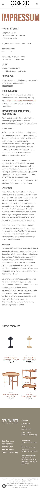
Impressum (26, 432)
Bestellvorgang (8, 441)
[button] (4, 486)
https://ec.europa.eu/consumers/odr (21, 101)
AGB (23, 426)
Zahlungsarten (7, 444)
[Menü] (3, 4)
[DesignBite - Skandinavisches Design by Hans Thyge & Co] (20, 4)
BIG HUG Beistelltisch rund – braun (10, 395)
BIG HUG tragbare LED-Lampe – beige (29, 359)
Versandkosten (8, 449)
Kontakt (25, 421)
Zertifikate (26, 423)
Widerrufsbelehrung (10, 452)
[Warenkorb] (37, 3)
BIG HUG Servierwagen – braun (29, 395)
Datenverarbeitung (29, 435)
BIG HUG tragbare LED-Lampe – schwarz (11, 359)
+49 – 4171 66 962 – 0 (31, 451)
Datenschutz (27, 429)
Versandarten (7, 447)
